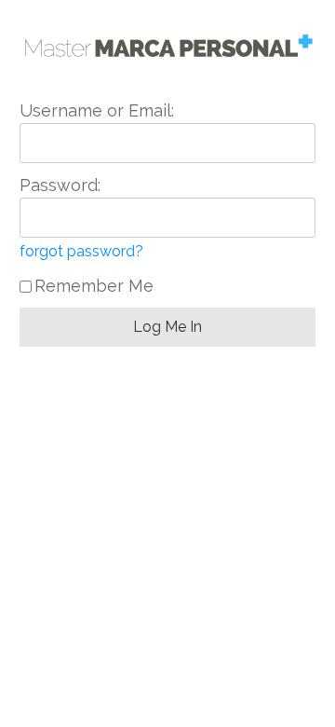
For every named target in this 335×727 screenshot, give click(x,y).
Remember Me (94, 285)
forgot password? (81, 251)
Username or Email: (97, 110)
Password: (60, 185)
